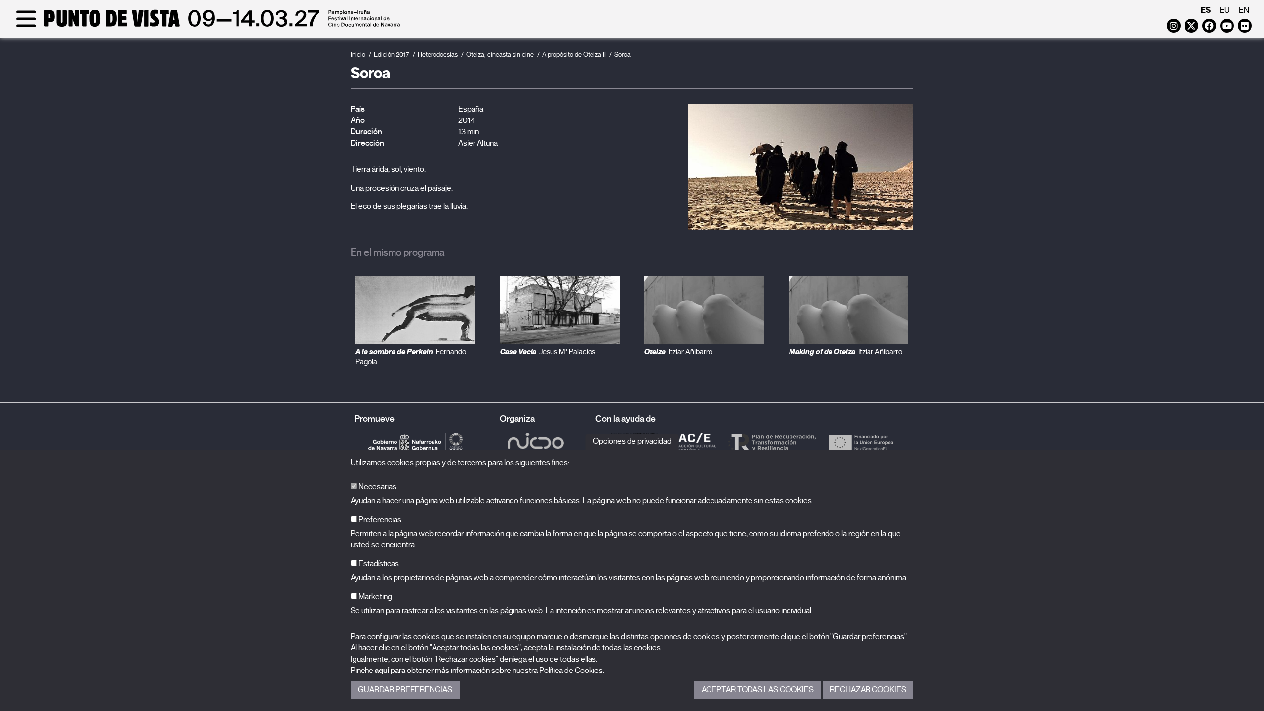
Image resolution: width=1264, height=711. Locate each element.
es (1206, 10)
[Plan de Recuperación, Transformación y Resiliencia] (772, 442)
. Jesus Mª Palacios (547, 351)
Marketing (374, 597)
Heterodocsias (438, 54)
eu (1225, 10)
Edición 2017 (391, 54)
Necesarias (376, 487)
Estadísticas (378, 564)
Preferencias (379, 520)
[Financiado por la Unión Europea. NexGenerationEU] (860, 442)
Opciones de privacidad (632, 441)
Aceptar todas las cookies (758, 690)
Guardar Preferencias (405, 690)
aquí (382, 670)
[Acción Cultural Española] (697, 442)
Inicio (358, 54)
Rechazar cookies (868, 690)
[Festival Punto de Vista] (206, 26)
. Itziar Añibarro (678, 351)
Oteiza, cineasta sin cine (500, 54)
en (1244, 10)
